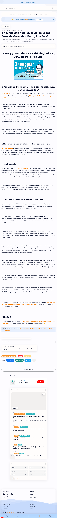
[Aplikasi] (40, 14)
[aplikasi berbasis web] (24, 436)
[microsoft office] (30, 414)
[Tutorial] (45, 14)
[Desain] (21, 453)
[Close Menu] (53, 19)
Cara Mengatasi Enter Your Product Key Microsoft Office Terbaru (28, 417)
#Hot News (27, 356)
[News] (29, 14)
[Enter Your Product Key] (19, 414)
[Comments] (50, 516)
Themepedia (33, 512)
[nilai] (15, 444)
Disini (26, 19)
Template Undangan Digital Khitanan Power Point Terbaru (28, 455)
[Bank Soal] (24, 14)
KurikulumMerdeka (23, 168)
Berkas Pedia (7, 8)
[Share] (39, 516)
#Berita (20, 356)
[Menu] (28, 516)
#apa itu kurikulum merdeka (9, 356)
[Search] (52, 8)
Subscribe (40, 381)
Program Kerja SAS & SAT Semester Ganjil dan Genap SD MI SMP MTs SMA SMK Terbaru (28, 447)
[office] (20, 444)
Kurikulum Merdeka (7, 148)
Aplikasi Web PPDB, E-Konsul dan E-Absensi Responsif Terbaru (28, 438)
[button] (55, 8)
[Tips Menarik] (13, 14)
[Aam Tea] (5, 46)
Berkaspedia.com (6, 94)
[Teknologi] (34, 14)
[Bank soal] (16, 427)
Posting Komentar (28, 369)
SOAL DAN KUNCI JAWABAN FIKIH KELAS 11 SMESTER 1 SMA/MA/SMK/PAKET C (28, 429)
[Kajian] (19, 14)
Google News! (39, 19)
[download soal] (24, 427)
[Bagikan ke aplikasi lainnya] (34, 360)
